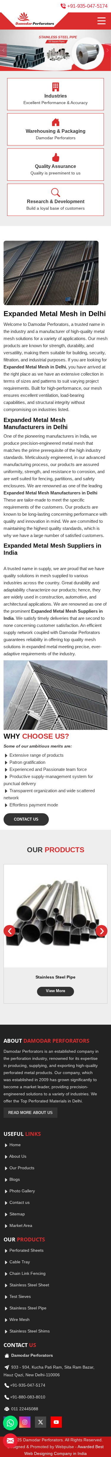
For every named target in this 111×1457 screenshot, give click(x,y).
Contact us (19, 1202)
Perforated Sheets (26, 1250)
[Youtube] (56, 1422)
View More (55, 991)
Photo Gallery (21, 1190)
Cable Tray (19, 1261)
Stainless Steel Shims (29, 1331)
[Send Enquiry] (10, 1440)
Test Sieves (19, 1296)
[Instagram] (24, 1422)
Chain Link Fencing (27, 1273)
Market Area (20, 1225)
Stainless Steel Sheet (28, 1285)
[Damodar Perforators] (34, 19)
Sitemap (16, 1214)
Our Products (21, 1167)
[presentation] (9, 931)
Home (14, 1144)
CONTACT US (26, 819)
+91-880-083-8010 (27, 1397)
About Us (17, 1156)
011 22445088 (24, 1408)
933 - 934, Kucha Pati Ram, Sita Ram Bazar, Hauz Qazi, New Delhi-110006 (49, 1371)
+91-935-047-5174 (87, 6)
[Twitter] (40, 1422)
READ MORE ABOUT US (30, 1112)
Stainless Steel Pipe (55, 977)
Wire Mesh (19, 1319)
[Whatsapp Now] (10, 1423)
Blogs (14, 1179)
